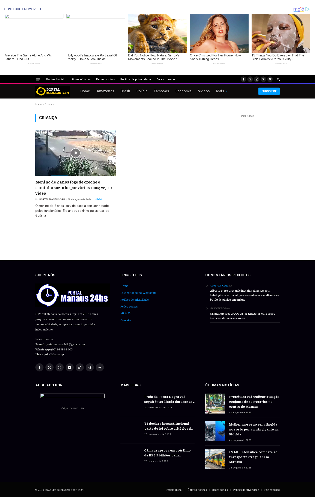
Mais (220, 91)
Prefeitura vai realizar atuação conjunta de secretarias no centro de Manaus (254, 401)
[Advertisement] (247, 182)
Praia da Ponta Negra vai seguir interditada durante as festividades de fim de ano (168, 399)
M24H (82, 489)
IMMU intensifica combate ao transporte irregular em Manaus (253, 457)
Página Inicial (55, 79)
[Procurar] (278, 79)
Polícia (141, 91)
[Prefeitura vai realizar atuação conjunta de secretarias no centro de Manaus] (215, 404)
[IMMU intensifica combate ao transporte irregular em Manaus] (215, 459)
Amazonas (105, 91)
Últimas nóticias (80, 79)
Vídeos (204, 91)
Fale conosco (166, 79)
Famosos (161, 91)
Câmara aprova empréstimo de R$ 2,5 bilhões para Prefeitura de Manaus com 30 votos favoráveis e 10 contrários (168, 453)
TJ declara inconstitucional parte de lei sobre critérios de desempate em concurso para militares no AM (168, 426)
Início (38, 104)
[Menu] (38, 79)
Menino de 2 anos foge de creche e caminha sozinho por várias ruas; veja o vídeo (73, 187)
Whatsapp (57, 354)
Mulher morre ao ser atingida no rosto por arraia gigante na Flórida (254, 429)
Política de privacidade (135, 79)
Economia (184, 91)
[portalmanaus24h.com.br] (52, 91)
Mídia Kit (125, 313)
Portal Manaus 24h (52, 199)
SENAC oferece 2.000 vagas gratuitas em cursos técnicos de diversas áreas (242, 315)
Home (85, 91)
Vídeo (98, 199)
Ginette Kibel (219, 285)
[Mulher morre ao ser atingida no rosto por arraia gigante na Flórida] (215, 431)
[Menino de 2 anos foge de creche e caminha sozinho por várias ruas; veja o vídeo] (75, 153)
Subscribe (269, 91)
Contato (125, 320)
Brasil (125, 91)
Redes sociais (105, 79)
